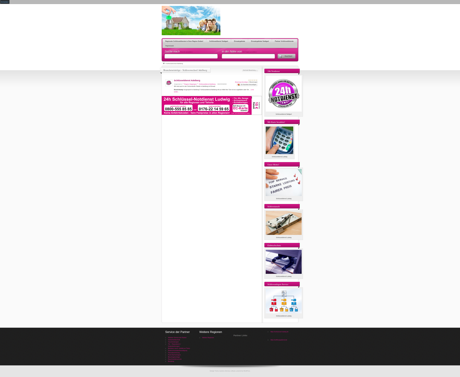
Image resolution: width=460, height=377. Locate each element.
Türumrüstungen (173, 342)
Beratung (171, 361)
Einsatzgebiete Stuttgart (260, 41)
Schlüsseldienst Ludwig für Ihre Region (191, 20)
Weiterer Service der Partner (177, 337)
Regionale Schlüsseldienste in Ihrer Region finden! (184, 41)
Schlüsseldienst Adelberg (187, 80)
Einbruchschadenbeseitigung (177, 350)
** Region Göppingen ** (190, 84)
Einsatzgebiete (239, 41)
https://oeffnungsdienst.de (278, 340)
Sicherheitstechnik (174, 340)
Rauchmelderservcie (175, 359)
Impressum (169, 46)
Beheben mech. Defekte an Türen (179, 348)
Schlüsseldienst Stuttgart (218, 41)
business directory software (227, 371)
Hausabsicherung (174, 353)
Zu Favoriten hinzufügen (248, 84)
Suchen (288, 56)
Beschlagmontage (174, 357)
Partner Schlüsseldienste (284, 41)
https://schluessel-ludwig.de (279, 332)
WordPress (247, 371)
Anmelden (5, 2)
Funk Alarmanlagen (174, 355)
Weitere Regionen (208, 337)
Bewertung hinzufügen (241, 82)
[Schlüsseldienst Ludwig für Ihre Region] (164, 63)
